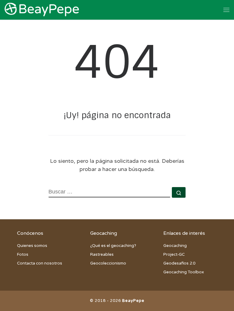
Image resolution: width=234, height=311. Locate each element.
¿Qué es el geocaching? (113, 245)
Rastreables (102, 254)
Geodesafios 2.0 (179, 263)
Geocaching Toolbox (183, 272)
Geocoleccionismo (108, 263)
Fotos (22, 254)
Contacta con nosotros (39, 263)
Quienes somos (32, 245)
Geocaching (175, 245)
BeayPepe (133, 300)
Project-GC (174, 254)
